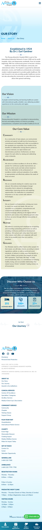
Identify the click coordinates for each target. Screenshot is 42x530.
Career (4, 451)
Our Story (5, 381)
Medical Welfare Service (9, 439)
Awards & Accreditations (9, 386)
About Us (11, 38)
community (5, 408)
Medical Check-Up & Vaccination (12, 400)
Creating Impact (7, 436)
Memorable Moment (8, 434)
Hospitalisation (6, 422)
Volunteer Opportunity (9, 453)
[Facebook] (3, 353)
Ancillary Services (7, 398)
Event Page (5, 431)
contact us (5, 448)
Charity (5, 429)
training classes (6, 413)
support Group (6, 415)
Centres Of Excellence (8, 393)
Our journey (5, 383)
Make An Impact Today (9, 441)
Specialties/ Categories (9, 395)
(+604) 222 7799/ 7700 (9, 467)
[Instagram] (8, 353)
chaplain (4, 410)
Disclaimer (5, 357)
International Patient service (10, 424)
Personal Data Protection (9, 359)
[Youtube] (12, 353)
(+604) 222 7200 (7, 460)
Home (3, 38)
